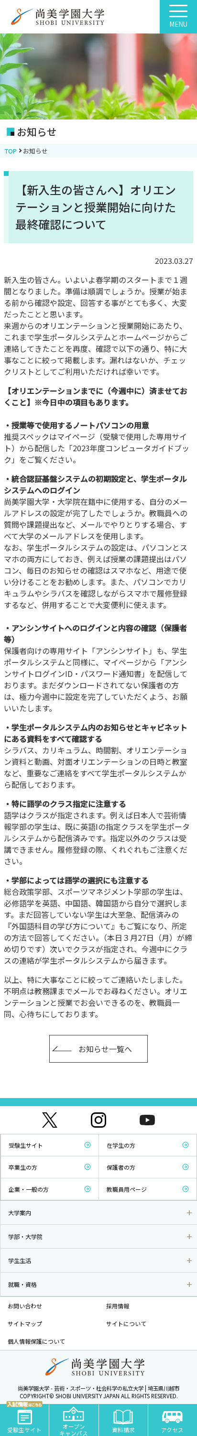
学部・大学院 (25, 1236)
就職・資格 (22, 1284)
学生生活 (19, 1260)
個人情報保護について (36, 1341)
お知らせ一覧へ (105, 1049)
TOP (11, 150)
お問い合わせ (25, 1306)
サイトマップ (25, 1323)
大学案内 (19, 1212)
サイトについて (126, 1323)
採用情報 (117, 1306)
